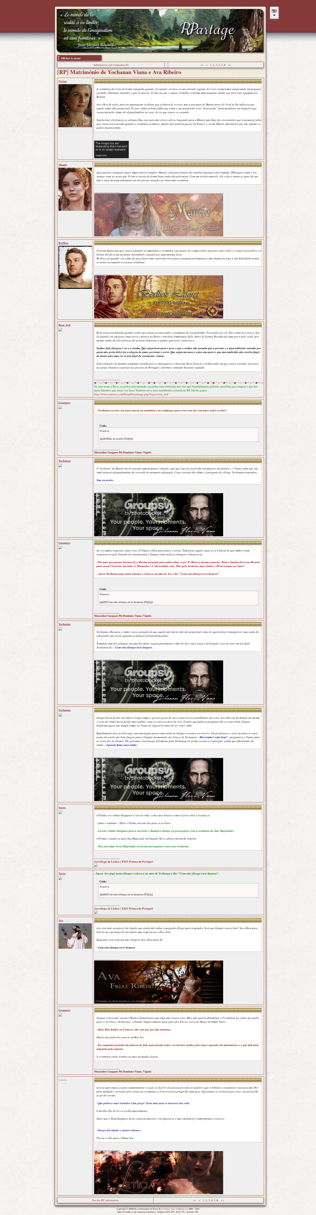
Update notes (169, 1208)
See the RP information (105, 1200)
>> (229, 65)
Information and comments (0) (111, 65)
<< (201, 65)
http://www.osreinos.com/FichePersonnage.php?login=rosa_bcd (131, 394)
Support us (182, 1208)
